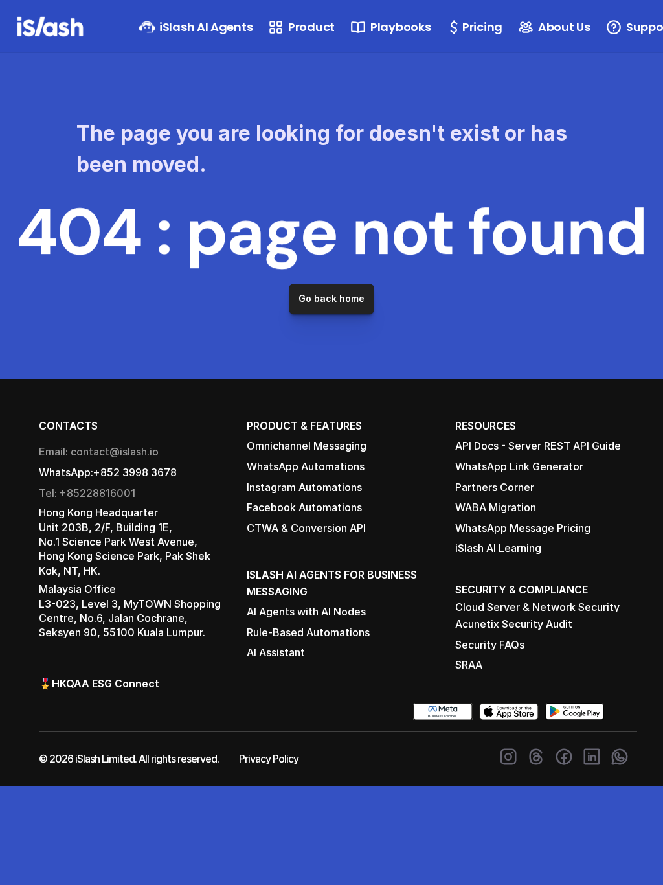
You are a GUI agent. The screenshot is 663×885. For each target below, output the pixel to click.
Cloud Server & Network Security (537, 607)
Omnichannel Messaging (306, 445)
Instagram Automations (304, 487)
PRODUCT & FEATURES (304, 425)
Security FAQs (489, 644)
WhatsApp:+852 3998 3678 (108, 472)
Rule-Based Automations (308, 632)
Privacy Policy (268, 758)
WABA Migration (495, 507)
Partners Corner (494, 487)
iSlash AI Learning (498, 548)
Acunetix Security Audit (513, 623)
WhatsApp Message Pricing (522, 528)
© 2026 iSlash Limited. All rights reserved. (129, 758)
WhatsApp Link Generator (519, 466)
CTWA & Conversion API (306, 528)
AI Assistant (276, 652)
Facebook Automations (304, 507)
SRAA (468, 664)
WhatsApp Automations (306, 466)
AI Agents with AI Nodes (306, 611)
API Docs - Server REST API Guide (538, 445)
